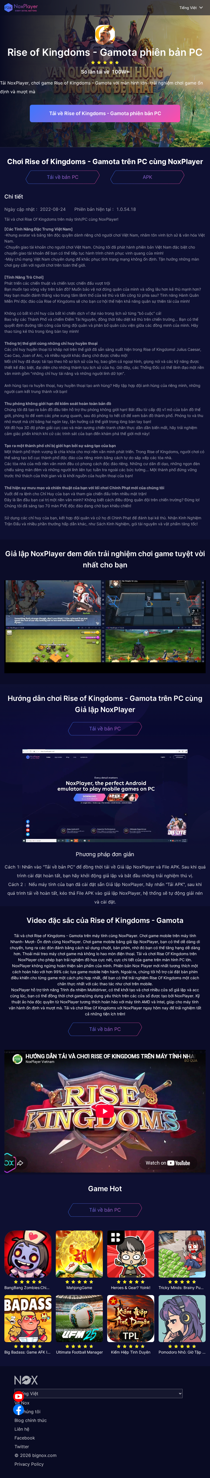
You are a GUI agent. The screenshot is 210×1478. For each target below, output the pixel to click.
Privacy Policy (29, 1464)
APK (147, 177)
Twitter (21, 1446)
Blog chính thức (30, 1420)
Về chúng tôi (27, 1411)
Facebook (24, 1438)
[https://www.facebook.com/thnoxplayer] (18, 1409)
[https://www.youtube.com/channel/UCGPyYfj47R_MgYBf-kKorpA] (18, 1396)
